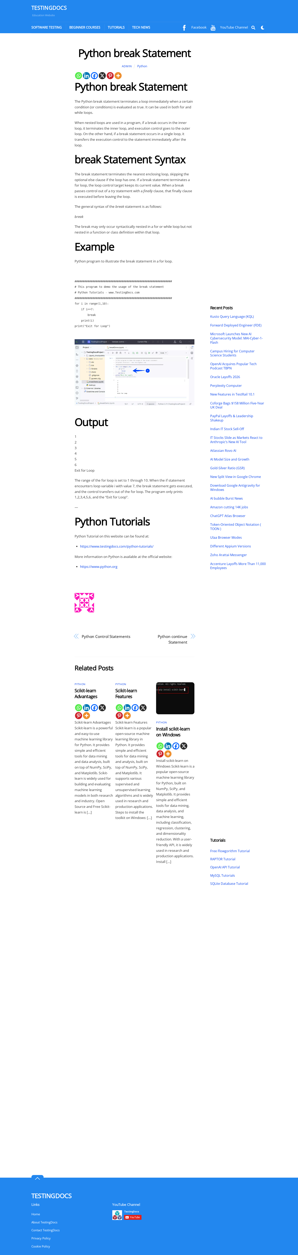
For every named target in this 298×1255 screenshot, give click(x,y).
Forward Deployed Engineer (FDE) (236, 325)
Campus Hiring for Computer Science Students (232, 353)
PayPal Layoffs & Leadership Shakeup (231, 418)
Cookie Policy (40, 1246)
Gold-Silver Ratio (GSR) (227, 468)
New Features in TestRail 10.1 (232, 394)
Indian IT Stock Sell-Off (227, 429)
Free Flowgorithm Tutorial (230, 851)
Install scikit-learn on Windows (173, 732)
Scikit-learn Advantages (86, 693)
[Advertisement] (49, 107)
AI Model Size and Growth (229, 459)
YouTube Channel (233, 27)
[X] (102, 75)
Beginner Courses (84, 27)
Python (142, 66)
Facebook (199, 27)
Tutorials (116, 27)
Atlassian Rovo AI (223, 451)
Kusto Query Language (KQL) (232, 317)
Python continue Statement (172, 639)
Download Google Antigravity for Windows (235, 487)
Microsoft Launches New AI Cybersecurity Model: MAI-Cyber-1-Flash (236, 338)
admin (127, 66)
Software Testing (46, 27)
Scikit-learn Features (126, 693)
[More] (118, 75)
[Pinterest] (110, 75)
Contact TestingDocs (45, 1230)
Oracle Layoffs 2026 (225, 377)
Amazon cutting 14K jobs (229, 507)
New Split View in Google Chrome (235, 477)
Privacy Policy (41, 1238)
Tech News (141, 27)
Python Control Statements (106, 636)
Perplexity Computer (226, 386)
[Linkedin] (86, 75)
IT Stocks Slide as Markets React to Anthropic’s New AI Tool (236, 440)
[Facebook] (94, 75)
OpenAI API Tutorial (225, 867)
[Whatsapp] (78, 75)
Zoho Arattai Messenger (228, 555)
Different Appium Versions (231, 546)
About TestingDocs (44, 1222)
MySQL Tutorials (222, 875)
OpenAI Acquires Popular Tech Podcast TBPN (233, 366)
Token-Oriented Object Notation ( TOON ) (235, 526)
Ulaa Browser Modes (226, 537)
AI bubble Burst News (226, 498)
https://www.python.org (98, 566)
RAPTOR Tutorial (222, 859)
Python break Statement (134, 53)
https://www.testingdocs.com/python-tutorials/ (116, 546)
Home (35, 1214)
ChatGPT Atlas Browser (227, 516)
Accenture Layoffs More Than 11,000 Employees (238, 566)
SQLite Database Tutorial (229, 883)
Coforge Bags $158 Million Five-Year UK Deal (237, 405)
